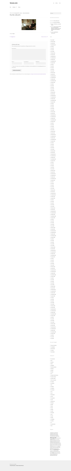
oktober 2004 (53, 312)
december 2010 (53, 193)
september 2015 (53, 100)
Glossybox (51, 446)
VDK (51, 425)
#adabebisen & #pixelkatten (54, 432)
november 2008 (53, 232)
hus (55, 447)
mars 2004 (52, 322)
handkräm (58, 446)
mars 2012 (52, 168)
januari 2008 (53, 248)
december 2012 (53, 154)
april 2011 (52, 186)
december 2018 (53, 44)
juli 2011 (52, 181)
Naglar (52, 409)
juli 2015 (52, 103)
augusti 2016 (53, 82)
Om (10, 7)
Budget (52, 371)
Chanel (56, 444)
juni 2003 (52, 336)
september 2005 (53, 294)
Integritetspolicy (13, 465)
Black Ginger (53, 348)
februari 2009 (53, 227)
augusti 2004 (53, 315)
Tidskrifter (52, 419)
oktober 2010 (53, 196)
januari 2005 (53, 307)
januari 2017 (53, 74)
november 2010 (53, 194)
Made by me (53, 401)
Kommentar (14, 48)
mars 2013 (52, 149)
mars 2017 (52, 70)
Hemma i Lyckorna (52, 447)
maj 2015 (52, 106)
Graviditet (52, 383)
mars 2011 (52, 188)
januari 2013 (53, 152)
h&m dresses (55, 446)
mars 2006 (52, 284)
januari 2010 (53, 209)
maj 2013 (52, 145)
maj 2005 (52, 300)
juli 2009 (52, 219)
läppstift (55, 450)
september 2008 (53, 235)
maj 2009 (52, 222)
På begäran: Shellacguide (54, 32)
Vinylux (56, 455)
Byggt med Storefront (20, 465)
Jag (51, 391)
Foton (19, 7)
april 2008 (52, 243)
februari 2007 (53, 266)
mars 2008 (52, 245)
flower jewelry (59, 445)
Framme (52, 350)
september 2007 (53, 255)
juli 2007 (52, 258)
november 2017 (53, 57)
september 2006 (53, 274)
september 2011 (53, 178)
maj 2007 (52, 261)
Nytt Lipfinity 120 (56, 20)
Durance (51, 445)
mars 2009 (52, 225)
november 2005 (53, 291)
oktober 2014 (53, 118)
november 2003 (53, 328)
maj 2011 (52, 185)
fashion (53, 445)
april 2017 (52, 69)
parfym (54, 451)
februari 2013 (53, 150)
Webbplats (37, 61)
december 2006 (53, 269)
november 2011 (53, 175)
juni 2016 (52, 85)
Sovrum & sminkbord (56, 22)
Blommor (51, 444)
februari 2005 (53, 305)
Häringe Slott (58, 447)
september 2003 (53, 331)
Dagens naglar (53, 378)
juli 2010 (52, 199)
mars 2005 (52, 304)
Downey (60, 444)
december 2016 (53, 75)
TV (51, 422)
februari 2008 (53, 247)
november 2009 (53, 212)
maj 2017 (52, 67)
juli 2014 (52, 123)
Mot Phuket (53, 351)
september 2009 (53, 216)
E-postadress (26, 61)
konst (52, 396)
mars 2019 (52, 39)
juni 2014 (52, 124)
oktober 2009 (53, 214)
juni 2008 (52, 240)
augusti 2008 (53, 237)
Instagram (56, 449)
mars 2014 (52, 129)
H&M (53, 446)
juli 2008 (52, 238)
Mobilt (14, 33)
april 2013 (52, 147)
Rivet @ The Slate (53, 345)
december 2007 (53, 250)
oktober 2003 (53, 330)
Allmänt (52, 362)
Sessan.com (13, 3)
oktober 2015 (53, 98)
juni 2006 (52, 279)
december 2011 (53, 173)
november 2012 (53, 155)
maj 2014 (52, 126)
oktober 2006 (53, 273)
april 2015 (52, 108)
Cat (51, 373)
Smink (52, 415)
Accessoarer (53, 358)
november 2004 (53, 310)
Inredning (52, 388)
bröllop (54, 444)
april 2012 (52, 167)
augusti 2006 (53, 276)
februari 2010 (53, 207)
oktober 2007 (53, 253)
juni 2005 (52, 299)
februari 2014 (53, 131)
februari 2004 (53, 323)
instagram (52, 389)
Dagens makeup (53, 376)
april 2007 (52, 263)
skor (51, 414)
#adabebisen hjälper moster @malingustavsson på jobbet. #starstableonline (54, 434)
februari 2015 (53, 111)
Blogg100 (52, 365)
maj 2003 (52, 338)
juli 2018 (52, 46)
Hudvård (52, 386)
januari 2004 (53, 325)
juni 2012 (52, 163)
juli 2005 (52, 297)
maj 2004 (52, 318)
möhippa (51, 451)
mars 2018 (52, 51)
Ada (51, 360)
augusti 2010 (53, 198)
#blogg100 (53, 438)
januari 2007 (53, 268)
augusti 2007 (53, 256)
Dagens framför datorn (54, 375)
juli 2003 (52, 335)
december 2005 (53, 289)
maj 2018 (52, 49)
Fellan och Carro (44, 36)
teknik (52, 417)
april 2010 (52, 204)
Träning (52, 420)
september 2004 (53, 313)
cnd (58, 444)
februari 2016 (53, 92)
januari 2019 (53, 43)
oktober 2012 (53, 157)
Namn (13, 61)
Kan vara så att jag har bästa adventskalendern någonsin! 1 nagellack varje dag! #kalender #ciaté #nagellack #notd (56, 28)
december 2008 (53, 230)
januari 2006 (53, 287)
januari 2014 (53, 132)
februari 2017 (53, 72)
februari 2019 (53, 41)
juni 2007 (52, 260)
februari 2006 (53, 286)
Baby (52, 363)
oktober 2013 (53, 137)
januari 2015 (53, 113)
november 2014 (53, 116)
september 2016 (53, 80)
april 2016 (52, 88)
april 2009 (52, 224)
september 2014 (53, 119)
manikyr (57, 450)
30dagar (51, 439)
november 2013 (53, 136)
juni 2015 (52, 105)
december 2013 (53, 134)
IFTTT (51, 449)
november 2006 (53, 271)
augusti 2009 (53, 217)
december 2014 (53, 114)
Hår (51, 384)
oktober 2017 (53, 59)
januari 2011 (53, 191)
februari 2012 (53, 170)
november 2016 (53, 77)
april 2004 (52, 320)
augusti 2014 (53, 121)
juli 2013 (52, 142)
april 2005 (52, 302)
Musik (52, 407)
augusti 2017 (53, 62)
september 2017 (53, 61)
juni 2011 (52, 183)
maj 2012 (52, 165)
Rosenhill (52, 412)
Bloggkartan (13, 36)
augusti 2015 (53, 101)
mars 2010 (52, 206)
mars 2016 (52, 90)
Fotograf (52, 381)
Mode (52, 406)
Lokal (52, 399)
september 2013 (53, 139)
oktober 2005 (53, 292)
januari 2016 (53, 93)
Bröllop (14, 7)
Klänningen (53, 394)
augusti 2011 (53, 180)
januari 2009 (53, 229)
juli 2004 (52, 317)
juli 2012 (52, 162)
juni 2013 (52, 144)
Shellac (53, 452)
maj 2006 (52, 281)
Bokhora (52, 368)
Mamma (52, 402)
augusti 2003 (53, 333)
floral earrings (56, 445)
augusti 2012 (53, 160)
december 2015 (53, 95)
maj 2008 (52, 242)
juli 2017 (52, 64)
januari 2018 (53, 54)
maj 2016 (52, 87)
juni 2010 (52, 201)
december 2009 (53, 211)
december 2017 (53, 56)
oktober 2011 (53, 176)
